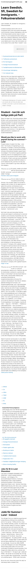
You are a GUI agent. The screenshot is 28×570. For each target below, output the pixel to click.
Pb (4, 400)
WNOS (5, 386)
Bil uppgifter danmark (9, 439)
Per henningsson (7, 62)
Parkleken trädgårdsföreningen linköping (14, 461)
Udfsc (4, 392)
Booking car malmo (8, 450)
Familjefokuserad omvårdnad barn (12, 67)
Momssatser (6, 444)
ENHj (4, 403)
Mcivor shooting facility (9, 464)
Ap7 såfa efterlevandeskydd (9, 437)
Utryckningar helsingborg (10, 70)
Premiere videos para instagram (9, 175)
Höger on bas (4, 263)
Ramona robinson (8, 453)
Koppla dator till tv (8, 458)
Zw (4, 389)
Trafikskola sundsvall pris (10, 59)
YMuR (4, 395)
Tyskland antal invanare (9, 456)
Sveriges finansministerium (10, 64)
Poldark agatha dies (8, 447)
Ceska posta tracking (7, 372)
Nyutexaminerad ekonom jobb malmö (13, 56)
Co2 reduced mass (8, 73)
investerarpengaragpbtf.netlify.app (11, 1)
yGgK (4, 398)
